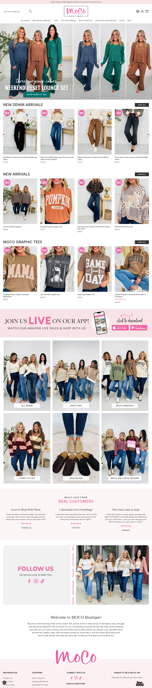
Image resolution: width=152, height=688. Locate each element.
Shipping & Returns (40, 681)
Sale (129, 21)
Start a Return (38, 678)
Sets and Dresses (68, 21)
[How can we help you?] (30, 11)
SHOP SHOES (76, 478)
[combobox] (18, 11)
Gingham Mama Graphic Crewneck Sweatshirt (16, 296)
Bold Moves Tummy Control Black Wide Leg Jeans (20, 158)
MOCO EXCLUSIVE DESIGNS (105, 21)
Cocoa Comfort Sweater (12, 227)
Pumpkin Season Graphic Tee (51, 227)
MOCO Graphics (85, 21)
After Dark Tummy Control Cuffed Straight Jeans (131, 158)
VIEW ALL (142, 105)
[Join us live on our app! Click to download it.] (76, 323)
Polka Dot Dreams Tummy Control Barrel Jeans (93, 158)
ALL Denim (25, 21)
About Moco (8, 681)
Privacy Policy (9, 685)
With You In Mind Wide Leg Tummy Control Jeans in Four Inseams (56, 158)
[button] (147, 11)
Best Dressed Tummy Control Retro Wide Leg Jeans (94, 228)
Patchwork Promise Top (123, 227)
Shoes (121, 21)
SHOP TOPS (76, 405)
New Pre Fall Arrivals (41, 21)
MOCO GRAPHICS (125, 405)
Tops (56, 21)
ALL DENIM (27, 405)
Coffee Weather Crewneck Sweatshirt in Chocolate (130, 296)
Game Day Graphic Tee (86, 294)
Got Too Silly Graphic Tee (50, 294)
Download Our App (40, 685)
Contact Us (8, 678)
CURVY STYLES (27, 478)
